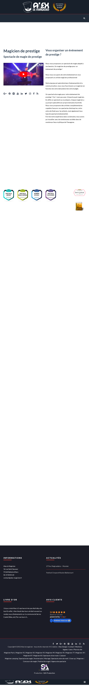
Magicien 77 (70, 653)
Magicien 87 (27, 656)
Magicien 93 (40, 653)
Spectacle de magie (26, 658)
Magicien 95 (60, 653)
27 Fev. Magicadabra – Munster (57, 566)
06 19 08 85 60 (8, 575)
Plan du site (78, 649)
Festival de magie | (44, 661)
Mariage (47, 658)
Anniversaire (38, 658)
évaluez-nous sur (61, 620)
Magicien (80, 658)
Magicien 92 (30, 653)
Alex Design (63, 647)
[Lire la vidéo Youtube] (23, 74)
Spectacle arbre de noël (59, 658)
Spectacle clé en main (51, 656)
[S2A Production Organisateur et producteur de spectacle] (44, 666)
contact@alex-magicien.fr (12, 578)
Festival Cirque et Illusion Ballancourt (59, 573)
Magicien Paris (9, 653)
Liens (71, 649)
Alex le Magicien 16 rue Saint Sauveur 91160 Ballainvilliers (10, 569)
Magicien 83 (37, 656)
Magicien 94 (50, 653)
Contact (71, 647)
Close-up (72, 658)
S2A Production (49, 673)
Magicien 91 (20, 653)
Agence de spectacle (58, 661)
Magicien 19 (80, 653)
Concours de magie (30, 661)
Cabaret (63, 656)
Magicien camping (11, 658)
